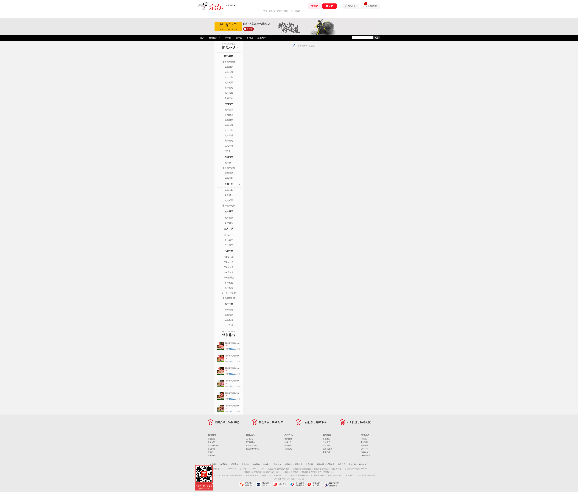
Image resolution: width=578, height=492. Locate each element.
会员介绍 (211, 442)
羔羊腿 (239, 37)
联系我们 (224, 464)
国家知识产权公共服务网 (331, 484)
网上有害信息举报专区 (297, 484)
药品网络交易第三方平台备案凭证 (327, 469)
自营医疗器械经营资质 (302, 469)
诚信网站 (280, 484)
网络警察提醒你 (264, 484)
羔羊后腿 (229, 92)
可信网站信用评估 (247, 484)
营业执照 (349, 475)
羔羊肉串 (229, 110)
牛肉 (291, 11)
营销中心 (266, 464)
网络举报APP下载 (314, 484)
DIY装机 (364, 442)
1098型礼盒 (228, 277)
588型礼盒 (229, 267)
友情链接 (288, 464)
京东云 (301, 479)
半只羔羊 (229, 240)
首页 (202, 37)
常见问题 (211, 449)
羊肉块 (250, 37)
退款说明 (326, 445)
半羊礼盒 (229, 282)
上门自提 (249, 439)
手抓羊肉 (229, 98)
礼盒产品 (229, 251)
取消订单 (326, 452)
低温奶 (297, 11)
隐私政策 (341, 464)
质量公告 (330, 464)
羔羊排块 (229, 77)
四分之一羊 (229, 235)
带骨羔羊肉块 (228, 62)
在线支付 (288, 442)
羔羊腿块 (229, 67)
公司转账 (288, 449)
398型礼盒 (229, 262)
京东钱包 (291, 479)
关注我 (249, 29)
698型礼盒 (229, 272)
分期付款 (288, 445)
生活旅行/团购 (213, 445)
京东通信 (364, 452)
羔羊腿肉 (229, 120)
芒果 (265, 11)
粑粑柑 (280, 11)
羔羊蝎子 (229, 82)
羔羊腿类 (229, 211)
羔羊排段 (229, 72)
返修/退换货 (327, 449)
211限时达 (250, 442)
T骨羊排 (229, 151)
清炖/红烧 (228, 56)
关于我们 (213, 464)
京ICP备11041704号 (248, 469)
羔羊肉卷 (229, 178)
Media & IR (363, 464)
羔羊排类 (229, 304)
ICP (262, 469)
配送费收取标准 (252, 449)
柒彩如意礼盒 (228, 298)
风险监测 (320, 464)
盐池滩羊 (261, 37)
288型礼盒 (229, 257)
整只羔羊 (229, 245)
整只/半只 (228, 228)
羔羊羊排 (229, 135)
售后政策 (326, 439)
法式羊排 (229, 145)
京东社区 (309, 464)
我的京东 (351, 6)
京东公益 (352, 464)
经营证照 (277, 475)
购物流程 (211, 439)
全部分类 (213, 37)
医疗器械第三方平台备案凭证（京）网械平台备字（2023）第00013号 (313, 475)
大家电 (210, 452)
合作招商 (245, 464)
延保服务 (364, 445)
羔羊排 (228, 37)
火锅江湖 (229, 184)
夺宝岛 (364, 439)
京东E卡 (364, 449)
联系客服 (211, 455)
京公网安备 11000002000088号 (223, 469)
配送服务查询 (251, 445)
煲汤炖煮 (229, 156)
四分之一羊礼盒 (228, 293)
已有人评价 (232, 349)
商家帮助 (256, 464)
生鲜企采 (272, 11)
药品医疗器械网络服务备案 (278, 469)
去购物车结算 (371, 6)
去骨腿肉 (229, 87)
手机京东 (277, 464)
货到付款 (288, 439)
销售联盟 (298, 464)
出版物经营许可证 (290, 472)
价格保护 (326, 442)
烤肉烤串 (229, 103)
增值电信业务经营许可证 (367, 475)
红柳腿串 (229, 115)
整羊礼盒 (229, 287)
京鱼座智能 (365, 455)
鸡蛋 (286, 11)
